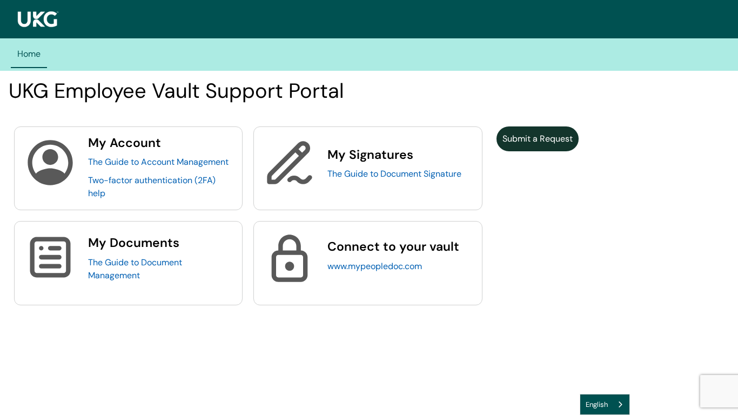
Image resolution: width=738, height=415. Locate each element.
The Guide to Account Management (158, 162)
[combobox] (605, 404)
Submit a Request (537, 138)
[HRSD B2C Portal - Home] (38, 19)
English (597, 404)
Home (29, 53)
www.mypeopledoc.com (374, 266)
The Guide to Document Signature (394, 173)
